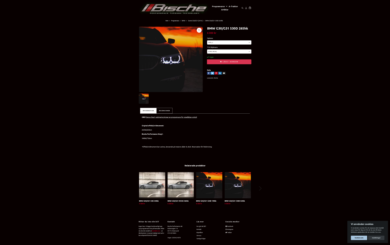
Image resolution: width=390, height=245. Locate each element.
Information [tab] (148, 110)
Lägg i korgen (230, 61)
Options (210, 38)
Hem (167, 21)
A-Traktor (233, 6)
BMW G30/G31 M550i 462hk (178, 201)
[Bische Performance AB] (174, 8)
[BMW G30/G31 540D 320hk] (238, 185)
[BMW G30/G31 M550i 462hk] (181, 185)
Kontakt (199, 229)
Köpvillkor (200, 232)
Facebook (230, 226)
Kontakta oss (156, 231)
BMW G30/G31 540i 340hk (149, 201)
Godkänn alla (359, 238)
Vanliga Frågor (201, 238)
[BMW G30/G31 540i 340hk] (152, 185)
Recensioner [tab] (164, 110)
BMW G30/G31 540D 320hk (235, 201)
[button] (260, 188)
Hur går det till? (201, 226)
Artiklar (224, 10)
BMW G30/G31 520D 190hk (206, 201)
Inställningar (376, 238)
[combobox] (229, 42)
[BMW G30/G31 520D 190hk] (209, 185)
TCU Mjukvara (212, 47)
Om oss (199, 235)
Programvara (175, 21)
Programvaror (218, 6)
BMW (183, 21)
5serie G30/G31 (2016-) (195, 21)
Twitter (229, 232)
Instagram (230, 229)
